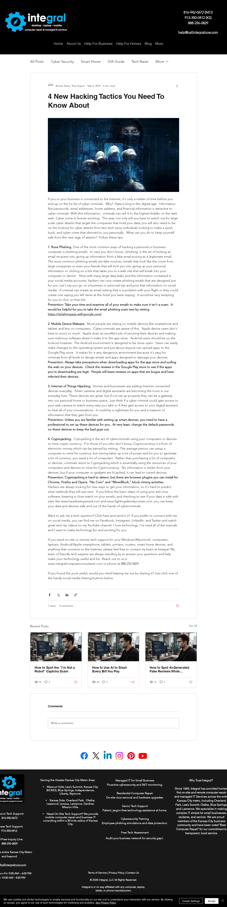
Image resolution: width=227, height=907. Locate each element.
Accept (211, 901)
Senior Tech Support (135, 806)
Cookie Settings (191, 901)
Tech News (139, 61)
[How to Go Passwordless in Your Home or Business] (56, 646)
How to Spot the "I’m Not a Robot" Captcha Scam (55, 669)
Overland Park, (75, 800)
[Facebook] (84, 756)
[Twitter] (96, 756)
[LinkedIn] (108, 756)
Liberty (64, 793)
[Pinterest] (131, 756)
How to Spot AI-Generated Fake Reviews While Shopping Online (169, 669)
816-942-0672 (194, 12)
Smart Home (91, 61)
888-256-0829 (198, 23)
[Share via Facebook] (49, 595)
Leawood (52, 803)
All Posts (37, 61)
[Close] (223, 901)
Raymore (75, 793)
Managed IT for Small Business (134, 780)
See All (193, 625)
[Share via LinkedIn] (67, 595)
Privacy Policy (116, 872)
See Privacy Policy (106, 902)
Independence (84, 790)
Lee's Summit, (74, 786)
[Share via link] (75, 595)
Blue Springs (66, 790)
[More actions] (177, 86)
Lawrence (76, 803)
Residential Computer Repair (135, 793)
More (160, 61)
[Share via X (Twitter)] (58, 595)
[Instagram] (119, 756)
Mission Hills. (70, 807)
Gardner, (89, 803)
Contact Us (132, 872)
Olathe (89, 800)
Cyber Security (62, 61)
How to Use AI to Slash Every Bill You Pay (109, 669)
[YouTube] (143, 756)
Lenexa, (65, 803)
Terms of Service (97, 872)
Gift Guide (116, 61)
